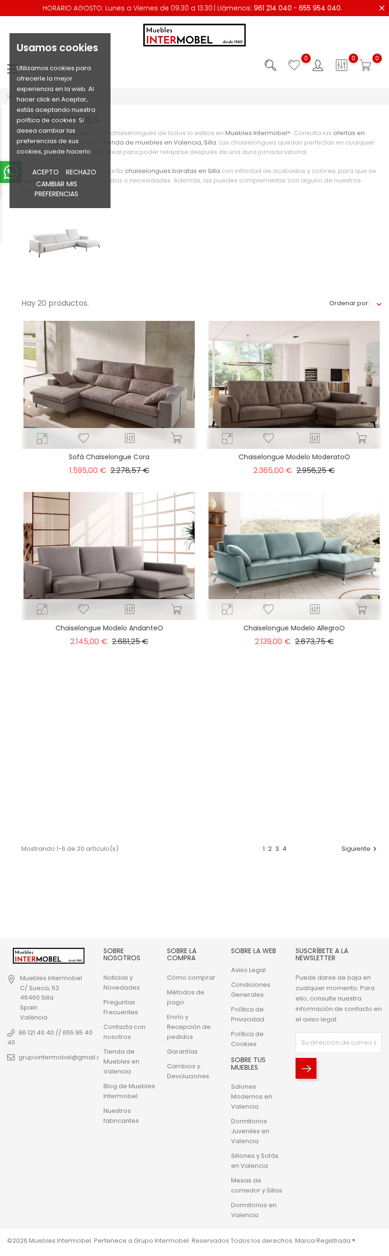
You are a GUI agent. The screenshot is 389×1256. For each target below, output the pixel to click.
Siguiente (360, 848)
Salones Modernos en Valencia (251, 1096)
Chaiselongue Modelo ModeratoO (294, 457)
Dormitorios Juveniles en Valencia (250, 1131)
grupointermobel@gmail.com (65, 1057)
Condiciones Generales (250, 989)
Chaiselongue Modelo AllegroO (294, 628)
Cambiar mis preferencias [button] (56, 189)
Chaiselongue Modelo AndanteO (109, 628)
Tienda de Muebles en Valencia (121, 1061)
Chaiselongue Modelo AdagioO (294, 799)
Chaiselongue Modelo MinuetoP (109, 799)
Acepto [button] (45, 172)
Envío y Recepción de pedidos (189, 1026)
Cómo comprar (191, 977)
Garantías (182, 1051)
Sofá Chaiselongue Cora (109, 457)
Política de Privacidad (247, 1014)
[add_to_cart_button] (176, 438)
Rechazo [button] (81, 172)
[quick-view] (42, 439)
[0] (294, 65)
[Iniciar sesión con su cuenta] (318, 65)
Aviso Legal (248, 969)
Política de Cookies (247, 1038)
